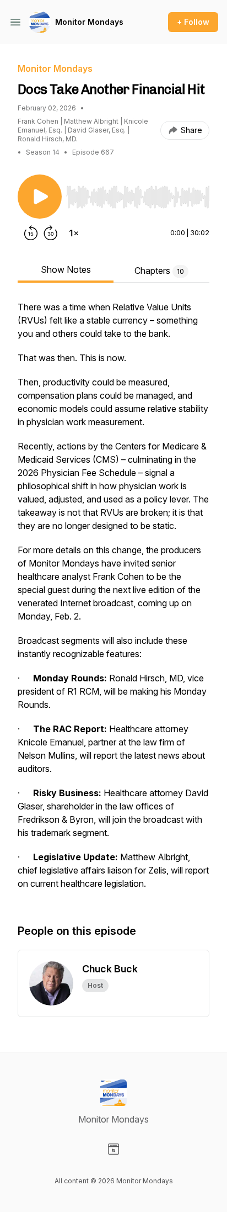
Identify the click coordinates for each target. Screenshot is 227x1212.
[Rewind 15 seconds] (31, 233)
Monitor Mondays (89, 22)
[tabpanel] (113, 600)
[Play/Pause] (40, 196)
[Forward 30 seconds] (50, 233)
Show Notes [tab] (66, 269)
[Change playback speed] (74, 233)
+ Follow (193, 22)
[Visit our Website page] (113, 1149)
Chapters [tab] (159, 270)
